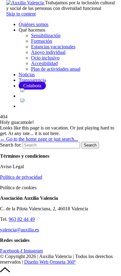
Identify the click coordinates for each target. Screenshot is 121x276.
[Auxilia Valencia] (25, 2)
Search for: (10, 144)
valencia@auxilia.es (19, 229)
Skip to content (21, 13)
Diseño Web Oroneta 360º (50, 262)
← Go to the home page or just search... (39, 139)
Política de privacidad (21, 177)
